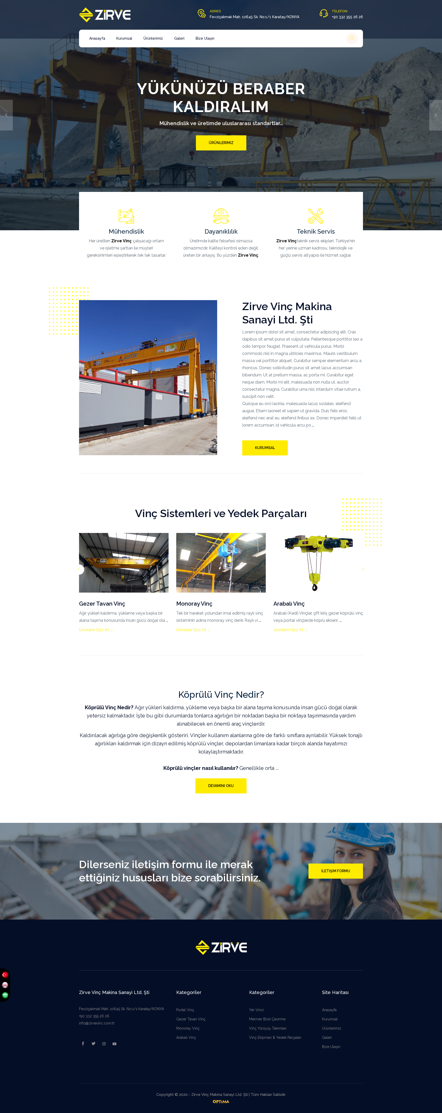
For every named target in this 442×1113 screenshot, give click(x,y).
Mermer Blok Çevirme (267, 1019)
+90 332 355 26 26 (94, 1016)
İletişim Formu (335, 871)
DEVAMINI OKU (221, 786)
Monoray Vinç (188, 1028)
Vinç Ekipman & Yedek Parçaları (275, 1037)
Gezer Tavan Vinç (190, 1019)
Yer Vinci (256, 1010)
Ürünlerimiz (153, 38)
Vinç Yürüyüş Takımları (267, 1028)
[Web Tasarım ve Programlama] (221, 1101)
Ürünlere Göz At (113, 629)
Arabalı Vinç (186, 1037)
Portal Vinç (185, 1010)
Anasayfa (97, 38)
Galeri (179, 38)
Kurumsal (124, 38)
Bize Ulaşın (205, 38)
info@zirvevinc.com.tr (97, 1023)
